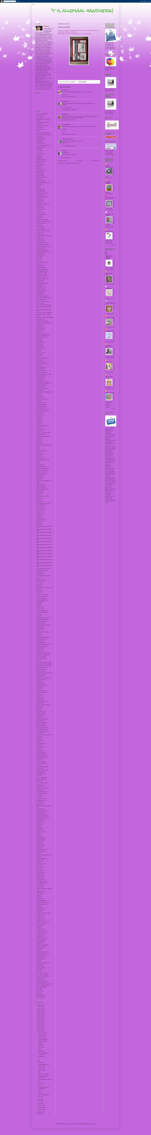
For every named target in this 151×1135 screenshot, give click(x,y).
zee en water (40, 980)
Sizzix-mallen (40, 777)
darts (38, 260)
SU (37, 833)
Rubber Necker (41, 757)
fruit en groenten (41, 363)
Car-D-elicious (110, 392)
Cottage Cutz (40, 242)
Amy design (40, 138)
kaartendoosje (41, 473)
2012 (39, 1112)
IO (37, 447)
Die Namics (40, 273)
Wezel (38, 950)
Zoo (38, 992)
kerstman (39, 506)
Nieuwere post (62, 160)
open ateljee (40, 690)
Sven (39, 1090)
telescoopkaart (41, 858)
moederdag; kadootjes (43, 644)
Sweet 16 (39, 844)
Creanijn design (41, 249)
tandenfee (39, 851)
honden (39, 424)
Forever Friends (41, 358)
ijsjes (38, 440)
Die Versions (40, 274)
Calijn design (40, 214)
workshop (39, 968)
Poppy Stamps (41, 729)
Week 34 (114, 320)
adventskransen (41, 125)
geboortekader (41, 372)
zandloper (39, 978)
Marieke (40, 1049)
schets (39, 765)
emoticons (40, 326)
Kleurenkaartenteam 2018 (44, 541)
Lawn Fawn (40, 598)
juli (39, 1043)
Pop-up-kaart (40, 727)
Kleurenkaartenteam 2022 (44, 553)
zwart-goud (40, 996)
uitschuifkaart (40, 883)
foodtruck (39, 356)
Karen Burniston (41, 496)
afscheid (39, 129)
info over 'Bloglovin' (43, 1094)
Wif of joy (39, 959)
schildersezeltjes (41, 766)
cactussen (40, 209)
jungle (38, 461)
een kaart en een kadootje (44, 306)
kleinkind (39, 521)
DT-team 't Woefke (42, 297)
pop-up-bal (40, 726)
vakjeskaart (40, 891)
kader (38, 479)
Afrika (38, 127)
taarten (39, 847)
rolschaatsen (40, 752)
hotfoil (39, 431)
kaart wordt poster (42, 468)
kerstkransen (40, 505)
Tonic (38, 869)
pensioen (39, 713)
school (39, 768)
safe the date (40, 761)
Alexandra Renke (41, 132)
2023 (39, 1010)
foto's (38, 360)
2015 (39, 1027)
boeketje (39, 200)
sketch (38, 781)
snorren (39, 795)
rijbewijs (39, 750)
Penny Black (40, 711)
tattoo (38, 853)
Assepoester (40, 147)
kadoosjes (40, 485)
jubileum (39, 457)
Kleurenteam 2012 (42, 568)
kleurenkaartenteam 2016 (44, 535)
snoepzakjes (40, 793)
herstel (39, 416)
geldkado (39, 379)
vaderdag (39, 885)
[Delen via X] (82, 82)
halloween (39, 408)
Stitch (38, 826)
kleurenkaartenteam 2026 (44, 565)
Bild (38, 187)
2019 (39, 1019)
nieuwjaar (39, 676)
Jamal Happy (40, 450)
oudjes (39, 697)
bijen (38, 186)
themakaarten (40, 863)
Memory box (40, 632)
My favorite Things (42, 653)
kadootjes (39, 487)
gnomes (39, 395)
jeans (38, 452)
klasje (38, 515)
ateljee (38, 148)
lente (38, 605)
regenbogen (40, 743)
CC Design (40, 223)
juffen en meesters (42, 459)
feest (38, 340)
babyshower (40, 161)
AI (37, 131)
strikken (39, 830)
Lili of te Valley (41, 612)
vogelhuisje (40, 920)
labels (38, 591)
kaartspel (39, 475)
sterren (39, 823)
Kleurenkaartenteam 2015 (44, 532)
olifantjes (39, 683)
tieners (38, 865)
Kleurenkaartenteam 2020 (44, 547)
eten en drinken (41, 333)
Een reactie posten (65, 157)
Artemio (39, 143)
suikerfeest (40, 837)
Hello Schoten (41, 411)
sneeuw (39, 784)
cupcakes (39, 253)
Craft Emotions (41, 244)
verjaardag (39, 900)
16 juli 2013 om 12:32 (68, 119)
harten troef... (41, 1067)
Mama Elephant (41, 619)
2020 (39, 1017)
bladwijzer (39, 189)
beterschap (40, 177)
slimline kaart (40, 782)
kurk (38, 586)
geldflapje (39, 377)
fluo (38, 354)
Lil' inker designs (41, 610)
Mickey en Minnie (41, 637)
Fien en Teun (40, 347)
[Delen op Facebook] (84, 82)
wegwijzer (39, 943)
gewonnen (39, 390)
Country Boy (114, 279)
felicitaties (40, 342)
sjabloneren (40, 779)
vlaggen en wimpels (42, 913)
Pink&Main (39, 715)
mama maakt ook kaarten (45, 1079)
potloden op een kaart (43, 734)
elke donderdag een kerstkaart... (43, 1076)
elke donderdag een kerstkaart (43, 1053)
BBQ (38, 168)
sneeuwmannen (41, 788)
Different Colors (41, 278)
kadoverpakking (41, 489)
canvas (39, 218)
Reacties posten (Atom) (73, 163)
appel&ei (39, 141)
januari (40, 1109)
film (38, 351)
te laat (38, 856)
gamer (38, 365)
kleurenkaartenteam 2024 (44, 559)
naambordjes (40, 656)
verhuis (39, 898)
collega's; (39, 234)
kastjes (39, 497)
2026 (39, 1004)
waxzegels (39, 941)
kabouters (39, 477)
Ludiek (38, 616)
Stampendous (41, 810)
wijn (38, 960)
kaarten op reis (41, 471)
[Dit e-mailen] (79, 82)
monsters (39, 648)
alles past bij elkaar (42, 134)
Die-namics (40, 276)
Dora (63, 150)
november (41, 1035)
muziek (38, 651)
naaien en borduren (42, 655)
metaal (38, 635)
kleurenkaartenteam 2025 (44, 562)
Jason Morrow (73, 1123)
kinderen (39, 513)
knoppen (39, 572)
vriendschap (40, 930)
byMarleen (109, 288)
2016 (39, 1025)
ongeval (39, 687)
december (41, 1033)
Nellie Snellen (40, 667)
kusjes (38, 589)
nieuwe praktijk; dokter (43, 672)
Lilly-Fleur (41, 1092)
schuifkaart (40, 772)
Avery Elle (39, 154)
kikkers (38, 512)
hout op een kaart (42, 432)
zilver (38, 989)
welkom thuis (40, 946)
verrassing (39, 909)
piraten (39, 717)
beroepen (39, 175)
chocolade (40, 228)
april (39, 1103)
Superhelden (40, 839)
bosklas (39, 205)
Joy (38, 455)
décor (38, 264)
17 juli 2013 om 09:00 (69, 154)
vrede (38, 927)
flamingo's (40, 353)
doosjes (39, 289)
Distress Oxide (41, 283)
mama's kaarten (41, 621)
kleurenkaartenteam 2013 (44, 526)
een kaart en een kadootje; (44, 309)
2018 (39, 1021)
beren (38, 173)
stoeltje (39, 828)
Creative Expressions (43, 251)
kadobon (39, 483)
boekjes (39, 202)
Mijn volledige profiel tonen (43, 89)
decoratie (39, 265)
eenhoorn (39, 319)
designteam (40, 267)
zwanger (39, 994)
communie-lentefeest (43, 235)
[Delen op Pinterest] (86, 82)
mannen (39, 623)
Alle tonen (113, 244)
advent (38, 124)
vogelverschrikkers (42, 921)
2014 (39, 1029)
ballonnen (39, 164)
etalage (39, 331)
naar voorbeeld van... (42, 664)
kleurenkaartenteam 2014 (44, 529)
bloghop (39, 194)
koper (38, 582)
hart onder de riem (42, 409)
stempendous (41, 819)
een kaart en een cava (42, 304)
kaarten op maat (41, 470)
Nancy (47, 26)
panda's (39, 703)
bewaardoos (40, 180)
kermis (38, 499)
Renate (64, 101)
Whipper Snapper (42, 953)
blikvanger (41, 1047)
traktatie (39, 870)
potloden (39, 733)
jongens (39, 454)
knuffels (39, 574)
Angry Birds (40, 139)
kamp (38, 492)
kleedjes (39, 517)
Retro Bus (113, 307)
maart (40, 1105)
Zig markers (40, 987)
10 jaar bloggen (41, 113)
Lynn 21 (40, 1085)
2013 (39, 1031)
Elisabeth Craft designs (43, 322)
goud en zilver (40, 399)
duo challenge (41, 299)
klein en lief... (40, 519)
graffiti (38, 400)
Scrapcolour (109, 231)
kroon (38, 584)
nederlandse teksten (42, 665)
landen (38, 593)
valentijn (39, 893)
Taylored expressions (43, 855)
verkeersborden (41, 904)
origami (39, 695)
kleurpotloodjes (41, 570)
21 (38, 1058)
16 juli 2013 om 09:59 (69, 109)
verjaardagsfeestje (42, 902)
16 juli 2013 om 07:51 (68, 96)
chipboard (39, 226)
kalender (39, 490)
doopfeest (40, 287)
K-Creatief (65, 124)
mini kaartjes (40, 639)
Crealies (39, 248)
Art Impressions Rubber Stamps (109, 256)
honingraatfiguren (42, 425)
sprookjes (39, 808)
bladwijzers (41, 1056)
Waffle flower (40, 937)
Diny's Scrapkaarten (109, 166)
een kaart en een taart (43, 317)
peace (38, 710)
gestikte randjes (41, 388)
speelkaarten (40, 798)
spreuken (39, 804)
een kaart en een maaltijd (44, 312)
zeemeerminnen (41, 982)
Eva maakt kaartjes (42, 335)
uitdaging (39, 879)
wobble (39, 966)
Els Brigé (39, 324)
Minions (39, 640)
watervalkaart (40, 939)
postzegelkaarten (41, 731)
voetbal (39, 918)
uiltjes (38, 878)
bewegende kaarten (42, 182)
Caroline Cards (110, 317)
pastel (38, 708)
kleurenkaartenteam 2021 (44, 550)
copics (39, 239)
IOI (37, 448)
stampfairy (40, 812)
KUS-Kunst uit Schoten (43, 587)
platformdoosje (41, 719)
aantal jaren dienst (42, 122)
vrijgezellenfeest (41, 932)
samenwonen (40, 763)
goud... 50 (41, 1083)
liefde (38, 609)
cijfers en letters (41, 230)
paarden (39, 699)
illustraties (40, 443)
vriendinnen (40, 929)
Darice (38, 258)
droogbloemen (41, 296)
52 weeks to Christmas (43, 119)
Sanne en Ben (42, 1069)
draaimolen (40, 292)
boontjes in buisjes (42, 203)
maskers (39, 626)
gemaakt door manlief (43, 383)
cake (38, 210)
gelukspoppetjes (41, 381)
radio (38, 738)
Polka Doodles (41, 722)
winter (38, 964)
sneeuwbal (39, 786)
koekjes (39, 578)
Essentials (40, 329)
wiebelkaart (40, 955)
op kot (38, 688)
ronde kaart (40, 754)
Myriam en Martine (43, 1074)
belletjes (39, 171)
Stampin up (40, 814)
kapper (38, 494)
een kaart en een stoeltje (43, 314)
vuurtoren (39, 934)
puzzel (38, 736)
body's (39, 198)
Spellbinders (40, 800)
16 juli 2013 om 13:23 (68, 134)
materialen (39, 628)
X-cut (38, 971)
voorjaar (39, 925)
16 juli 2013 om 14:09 (69, 145)
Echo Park (39, 303)
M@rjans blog (110, 331)
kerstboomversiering (42, 503)
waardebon (40, 936)
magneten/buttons (42, 617)
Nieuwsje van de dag (42, 678)
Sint (38, 775)
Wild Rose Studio (42, 962)
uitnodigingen (40, 881)
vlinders (39, 916)
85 (39, 1060)
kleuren (39, 524)
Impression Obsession (43, 445)
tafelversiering (41, 849)
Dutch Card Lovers (109, 377)
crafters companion (42, 246)
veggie (38, 897)
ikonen (38, 441)
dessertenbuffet (41, 269)
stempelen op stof (42, 817)
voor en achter (41, 923)
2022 (39, 1012)
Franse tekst (40, 361)
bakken (38, 163)
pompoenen (40, 724)
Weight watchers (41, 945)
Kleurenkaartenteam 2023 (44, 556)
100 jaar (39, 115)
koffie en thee (40, 580)
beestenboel (41, 1051)
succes (39, 835)
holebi (38, 422)
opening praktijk (41, 692)
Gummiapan (40, 406)
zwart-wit (39, 998)
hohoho (39, 420)
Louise (64, 89)
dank (38, 257)
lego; (38, 603)
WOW (38, 969)
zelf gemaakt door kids (43, 984)
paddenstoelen (41, 701)
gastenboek (40, 369)
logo (38, 614)
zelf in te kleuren (41, 985)
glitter (38, 393)
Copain (39, 237)
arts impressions (41, 145)
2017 (39, 1023)
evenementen (40, 337)
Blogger (93, 1123)
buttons (39, 207)
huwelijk (39, 434)
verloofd (39, 907)
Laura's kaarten (41, 594)
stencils (39, 821)
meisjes (39, 630)
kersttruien (40, 510)
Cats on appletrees (42, 221)
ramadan (39, 740)
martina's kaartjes (67, 139)
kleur (38, 522)
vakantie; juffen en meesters (44, 888)
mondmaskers (41, 646)
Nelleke (64, 114)
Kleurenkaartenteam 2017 (44, 538)
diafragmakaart (41, 271)
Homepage (79, 160)
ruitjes (38, 759)
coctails (39, 232)
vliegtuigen (40, 914)
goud (38, 397)
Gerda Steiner (41, 384)
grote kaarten (40, 404)
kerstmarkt (40, 508)
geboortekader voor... (42, 374)
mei (39, 1101)
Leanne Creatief (41, 600)
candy (38, 216)
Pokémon (39, 720)
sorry (38, 797)
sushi (38, 842)
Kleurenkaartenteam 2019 (44, 544)
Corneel (40, 1096)
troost (38, 874)
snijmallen (39, 789)
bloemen (39, 191)
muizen (39, 649)
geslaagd (39, 386)
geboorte (39, 370)
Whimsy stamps (41, 952)
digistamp (39, 280)
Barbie (38, 166)
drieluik (39, 294)
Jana (39, 1071)
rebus (38, 742)
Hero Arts (39, 415)
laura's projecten (41, 596)
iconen (38, 438)
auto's (38, 150)
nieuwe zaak (40, 674)
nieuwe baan (40, 671)
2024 (39, 1008)
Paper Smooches (41, 704)
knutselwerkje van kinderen (44, 575)
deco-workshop (41, 262)
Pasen (38, 706)
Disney (39, 281)
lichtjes (39, 607)
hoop (38, 427)
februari (40, 1107)
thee (38, 862)
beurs (38, 179)
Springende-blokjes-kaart (44, 805)
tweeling (39, 876)
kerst (38, 501)
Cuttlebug (39, 255)
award (38, 156)
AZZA (38, 157)
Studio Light (40, 832)
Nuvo (38, 681)
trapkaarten (40, 872)
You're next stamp (42, 973)
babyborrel (40, 159)
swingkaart (40, 846)
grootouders (40, 402)
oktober (40, 1037)
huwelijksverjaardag (42, 436)
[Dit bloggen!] (81, 82)
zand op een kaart (42, 976)
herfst (38, 413)
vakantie (39, 887)
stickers (39, 824)
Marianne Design (41, 624)
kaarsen (39, 464)
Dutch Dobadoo (41, 301)
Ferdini (38, 344)
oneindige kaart (41, 685)
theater (39, 860)
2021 (39, 1015)
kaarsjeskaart (40, 466)
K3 (37, 463)
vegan (38, 895)
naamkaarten (40, 658)
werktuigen (40, 948)
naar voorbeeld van (42, 662)
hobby (38, 418)
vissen (38, 911)
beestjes (39, 170)
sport (38, 802)
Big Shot (39, 184)
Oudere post (96, 160)
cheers (38, 225)
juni (39, 1099)
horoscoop (40, 429)
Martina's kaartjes (108, 182)
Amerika (39, 136)
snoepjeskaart (41, 791)
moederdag (40, 642)
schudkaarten (40, 770)
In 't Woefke (109, 362)
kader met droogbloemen (44, 480)
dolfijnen (39, 285)
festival (39, 345)
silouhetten (40, 774)
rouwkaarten (40, 756)
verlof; (38, 905)
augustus (41, 1041)
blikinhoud (41, 1045)
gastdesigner (40, 367)
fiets (38, 349)
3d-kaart (39, 117)
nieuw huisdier (41, 669)
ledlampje (39, 601)
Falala (38, 338)
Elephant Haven (41, 321)
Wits (39, 1081)
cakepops (39, 212)
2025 (39, 1006)
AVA (38, 152)
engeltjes (39, 328)
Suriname (39, 840)
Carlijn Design (41, 219)
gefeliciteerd (40, 376)
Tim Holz (39, 867)
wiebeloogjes (40, 957)
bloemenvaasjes (41, 193)
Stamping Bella (41, 816)
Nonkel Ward (40, 679)
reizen (38, 745)
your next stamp (41, 975)
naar (38, 660)
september (41, 1039)
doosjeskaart (40, 290)
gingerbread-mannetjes (43, 392)
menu (38, 633)
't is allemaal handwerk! (82, 10)
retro (38, 749)
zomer (38, 991)
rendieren (39, 747)
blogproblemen (41, 196)
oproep (39, 694)
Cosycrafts (40, 241)
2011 (38, 1114)
